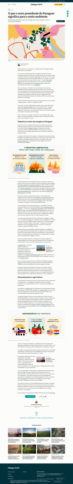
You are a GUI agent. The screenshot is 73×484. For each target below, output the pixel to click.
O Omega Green (21, 245)
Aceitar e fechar (58, 481)
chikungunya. (37, 85)
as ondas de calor (39, 83)
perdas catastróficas (26, 188)
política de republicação (54, 473)
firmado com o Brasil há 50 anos (43, 197)
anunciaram (24, 378)
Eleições (38, 417)
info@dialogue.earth (40, 475)
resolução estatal (24, 258)
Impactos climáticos (42, 454)
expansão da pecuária (23, 141)
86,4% (39, 200)
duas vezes (37, 77)
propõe (31, 224)
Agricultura (23, 417)
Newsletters (58, 4)
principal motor (29, 288)
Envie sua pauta (11, 471)
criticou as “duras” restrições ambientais (41, 304)
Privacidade (10, 476)
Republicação (52, 1)
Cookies (24, 471)
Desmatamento (31, 417)
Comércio (10, 438)
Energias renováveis (47, 417)
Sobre (56, 1)
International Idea (28, 107)
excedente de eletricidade (37, 208)
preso (43, 94)
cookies (17, 482)
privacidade (12, 482)
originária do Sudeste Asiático (33, 254)
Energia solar (26, 438)
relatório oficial (43, 290)
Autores (9, 474)
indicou (47, 218)
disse (30, 219)
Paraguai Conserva (32, 128)
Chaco (38, 282)
